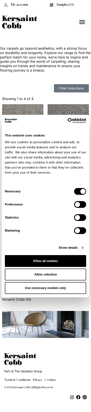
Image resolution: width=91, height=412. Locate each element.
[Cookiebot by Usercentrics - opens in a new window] (67, 120)
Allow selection (45, 274)
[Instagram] (72, 397)
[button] (82, 22)
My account (19, 5)
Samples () (65, 5)
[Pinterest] (85, 397)
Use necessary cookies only (45, 288)
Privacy (37, 379)
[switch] (80, 204)
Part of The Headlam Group (23, 371)
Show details (68, 247)
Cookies (50, 379)
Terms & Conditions (17, 379)
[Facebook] (78, 397)
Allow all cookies (45, 261)
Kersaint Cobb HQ (16, 299)
